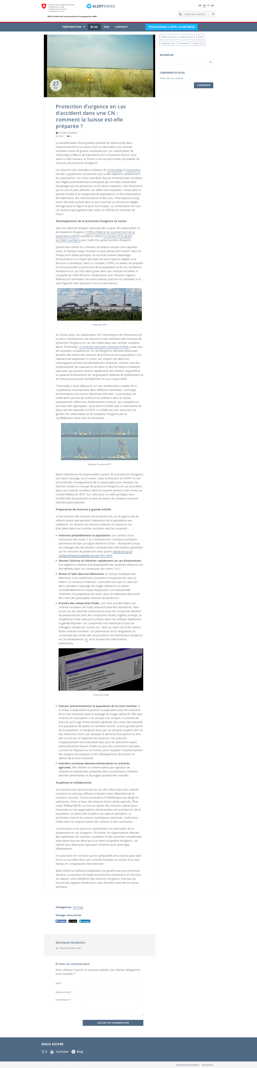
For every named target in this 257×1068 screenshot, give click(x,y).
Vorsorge (78, 907)
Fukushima (133, 170)
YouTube (62, 1052)
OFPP (200, 37)
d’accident (95, 553)
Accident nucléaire (68, 132)
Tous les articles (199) (70, 948)
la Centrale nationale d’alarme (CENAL (104, 347)
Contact (123, 27)
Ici (86, 639)
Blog (96, 27)
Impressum (207, 1064)
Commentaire (63, 999)
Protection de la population (177, 37)
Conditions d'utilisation (187, 1064)
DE (199, 5)
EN (212, 5)
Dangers (184, 43)
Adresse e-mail (64, 992)
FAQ (108, 27)
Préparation (75, 27)
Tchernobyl (115, 170)
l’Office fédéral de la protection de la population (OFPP (95, 234)
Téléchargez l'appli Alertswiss (173, 27)
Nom (59, 983)
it (63, 136)
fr (60, 136)
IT (208, 5)
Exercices (199, 43)
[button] (213, 14)
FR (204, 5)
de (57, 136)
